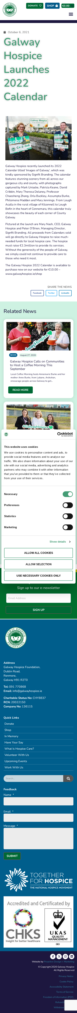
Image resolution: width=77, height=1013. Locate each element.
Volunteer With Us (16, 755)
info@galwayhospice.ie (27, 691)
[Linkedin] (71, 956)
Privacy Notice (66, 976)
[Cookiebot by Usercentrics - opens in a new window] (57, 434)
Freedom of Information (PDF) (58, 997)
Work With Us (13, 767)
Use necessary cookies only (38, 575)
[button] (70, 14)
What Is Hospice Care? (19, 749)
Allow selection (39, 564)
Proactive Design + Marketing (59, 961)
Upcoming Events (15, 761)
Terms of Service (64, 992)
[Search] (68, 778)
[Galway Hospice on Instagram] (65, 956)
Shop (7, 730)
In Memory (11, 736)
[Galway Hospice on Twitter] (59, 956)
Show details (58, 541)
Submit (12, 856)
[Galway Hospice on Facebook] (53, 956)
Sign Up (38, 610)
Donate (9, 724)
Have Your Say (13, 742)
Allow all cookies (38, 552)
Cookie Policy (66, 981)
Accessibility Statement (61, 986)
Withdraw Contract (63, 1007)
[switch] (68, 505)
